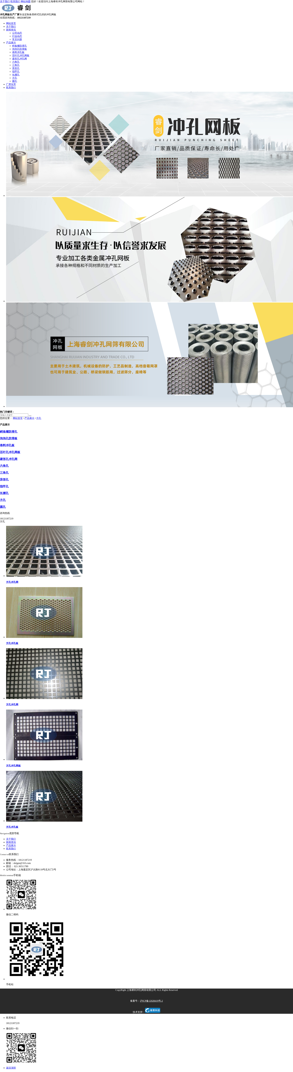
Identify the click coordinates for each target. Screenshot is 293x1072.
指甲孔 (16, 71)
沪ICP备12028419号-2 (151, 1001)
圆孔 (14, 81)
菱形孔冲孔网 (19, 58)
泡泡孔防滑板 (19, 49)
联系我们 (15, 1)
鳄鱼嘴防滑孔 (19, 45)
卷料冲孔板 (18, 52)
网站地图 (26, 1)
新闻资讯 (11, 29)
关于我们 (5, 1)
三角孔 (16, 65)
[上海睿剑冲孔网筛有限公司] (17, 11)
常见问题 (17, 39)
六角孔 (16, 62)
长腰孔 (16, 74)
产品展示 (11, 42)
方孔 (14, 78)
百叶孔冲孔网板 (20, 55)
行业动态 (17, 36)
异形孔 (16, 68)
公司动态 (17, 33)
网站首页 (11, 23)
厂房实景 (11, 84)
